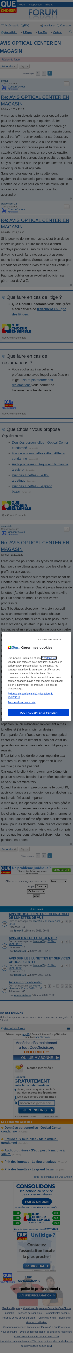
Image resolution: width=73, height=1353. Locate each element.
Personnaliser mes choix (21, 702)
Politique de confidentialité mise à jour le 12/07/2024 (30, 695)
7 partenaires (48, 658)
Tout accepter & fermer (38, 712)
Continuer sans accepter (50, 639)
